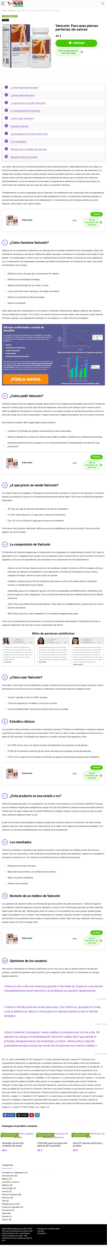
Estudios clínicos (19, 126)
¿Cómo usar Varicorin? (22, 118)
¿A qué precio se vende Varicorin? (28, 103)
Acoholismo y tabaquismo (13, 1172)
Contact (40, 1231)
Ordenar (78, 43)
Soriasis (5, 1216)
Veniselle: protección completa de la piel (13, 1144)
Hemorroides (7, 1188)
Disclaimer (41, 1233)
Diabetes (6, 1185)
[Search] (103, 3)
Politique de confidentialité (48, 1229)
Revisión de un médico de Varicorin (29, 149)
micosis (5, 1191)
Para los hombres (9, 1194)
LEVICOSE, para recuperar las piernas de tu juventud (52, 1144)
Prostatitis (6, 1210)
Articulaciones (8, 1176)
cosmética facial (9, 1182)
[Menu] (3, 3)
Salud (4, 1213)
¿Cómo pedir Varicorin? (23, 95)
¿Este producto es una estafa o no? (29, 134)
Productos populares (11, 1207)
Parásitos (6, 1198)
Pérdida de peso (9, 1204)
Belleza (5, 1179)
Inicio (4, 11)
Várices (11, 11)
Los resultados (18, 141)
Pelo (4, 1201)
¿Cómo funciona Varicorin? (25, 87)
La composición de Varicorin (25, 110)
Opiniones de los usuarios (24, 157)
